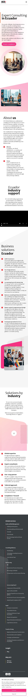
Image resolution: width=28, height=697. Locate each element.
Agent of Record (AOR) (12, 590)
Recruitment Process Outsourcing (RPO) (16, 597)
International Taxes (11, 557)
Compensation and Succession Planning (16, 573)
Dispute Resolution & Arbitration (14, 620)
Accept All (14, 690)
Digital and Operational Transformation (16, 632)
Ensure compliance (9, 44)
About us (9, 660)
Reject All (14, 694)
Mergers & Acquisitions (12, 617)
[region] (14, 687)
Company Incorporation (12, 608)
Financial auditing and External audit (15, 529)
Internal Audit (10, 534)
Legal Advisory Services (12, 622)
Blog (8, 651)
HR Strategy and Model (12, 570)
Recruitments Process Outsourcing (15, 568)
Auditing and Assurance (12, 526)
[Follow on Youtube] (9, 674)
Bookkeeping (10, 550)
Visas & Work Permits (11, 610)
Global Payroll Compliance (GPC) (14, 600)
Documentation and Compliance (14, 634)
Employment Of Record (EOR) (13, 588)
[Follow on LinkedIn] (7, 674)
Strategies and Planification (13, 637)
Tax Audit (9, 531)
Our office (9, 662)
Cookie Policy (8, 687)
